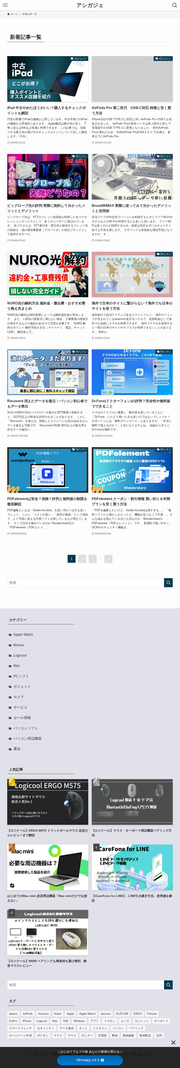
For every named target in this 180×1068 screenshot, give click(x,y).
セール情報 (22, 718)
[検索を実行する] (168, 582)
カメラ (18, 697)
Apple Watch (23, 634)
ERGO (137, 1013)
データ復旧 (66, 1028)
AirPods (28, 1013)
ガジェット (22, 686)
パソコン (118, 1028)
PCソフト (21, 676)
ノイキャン (100, 1028)
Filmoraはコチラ (88, 1060)
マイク (58, 1035)
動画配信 (145, 1035)
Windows (79, 1021)
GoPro (13, 1021)
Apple (70, 1013)
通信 (16, 749)
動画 (115, 1035)
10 (108, 559)
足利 (159, 1035)
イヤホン (109, 1021)
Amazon (43, 1013)
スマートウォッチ (20, 1028)
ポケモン (43, 1035)
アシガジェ (90, 5)
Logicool (20, 655)
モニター (87, 1035)
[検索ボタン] (174, 5)
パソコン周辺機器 (27, 738)
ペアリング (136, 1028)
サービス (20, 707)
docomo (106, 1013)
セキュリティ (45, 1028)
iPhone (26, 1021)
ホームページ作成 (20, 1035)
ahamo (13, 1013)
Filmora (152, 1013)
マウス (72, 1035)
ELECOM (122, 1013)
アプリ (94, 1021)
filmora (18, 645)
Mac (16, 666)
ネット (83, 1028)
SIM (65, 1021)
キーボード (161, 1021)
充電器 (102, 1035)
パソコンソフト (25, 728)
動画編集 (128, 1035)
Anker (57, 1013)
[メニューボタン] (5, 5)
